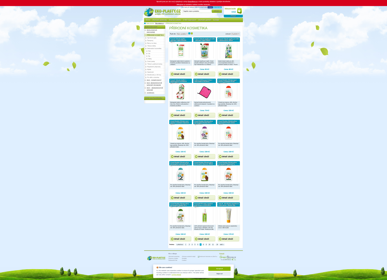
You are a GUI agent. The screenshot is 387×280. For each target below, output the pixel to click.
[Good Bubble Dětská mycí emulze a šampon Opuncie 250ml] (180, 133)
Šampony (150, 40)
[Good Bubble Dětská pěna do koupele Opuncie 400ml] (204, 174)
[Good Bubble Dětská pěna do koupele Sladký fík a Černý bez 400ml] (180, 215)
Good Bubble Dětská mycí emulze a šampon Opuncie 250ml (179, 122)
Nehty (150, 59)
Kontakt (216, 20)
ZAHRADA (150, 93)
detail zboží (179, 74)
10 (209, 244)
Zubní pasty (151, 61)
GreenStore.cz (193, 1)
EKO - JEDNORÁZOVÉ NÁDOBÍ (155, 89)
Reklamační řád (173, 260)
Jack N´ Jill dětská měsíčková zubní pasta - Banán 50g (228, 204)
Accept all (219, 268)
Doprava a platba (175, 20)
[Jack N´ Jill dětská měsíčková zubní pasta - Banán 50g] (228, 215)
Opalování (150, 72)
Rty (149, 56)
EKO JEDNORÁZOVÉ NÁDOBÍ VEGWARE (154, 84)
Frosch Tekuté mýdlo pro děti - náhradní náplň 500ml (204, 39)
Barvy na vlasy (152, 43)
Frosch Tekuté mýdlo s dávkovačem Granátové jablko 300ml (178, 81)
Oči (149, 53)
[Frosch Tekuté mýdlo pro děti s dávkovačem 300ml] (228, 50)
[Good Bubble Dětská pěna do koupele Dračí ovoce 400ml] (228, 133)
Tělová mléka (151, 46)
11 (213, 244)
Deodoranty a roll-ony (154, 75)
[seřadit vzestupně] (189, 33)
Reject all (219, 273)
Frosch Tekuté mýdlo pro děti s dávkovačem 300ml (228, 39)
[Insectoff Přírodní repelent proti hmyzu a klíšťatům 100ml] (204, 215)
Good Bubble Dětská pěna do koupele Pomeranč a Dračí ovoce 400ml (227, 163)
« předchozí (179, 244)
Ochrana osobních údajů (188, 256)
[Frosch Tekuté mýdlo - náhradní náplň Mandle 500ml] (180, 50)
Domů (148, 20)
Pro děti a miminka (153, 77)
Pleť (149, 51)
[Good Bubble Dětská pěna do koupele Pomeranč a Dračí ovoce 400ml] (228, 174)
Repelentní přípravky (154, 66)
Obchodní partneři (204, 20)
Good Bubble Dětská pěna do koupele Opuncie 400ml (203, 163)
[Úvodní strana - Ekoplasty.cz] (162, 12)
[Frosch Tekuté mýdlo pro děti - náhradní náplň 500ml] (204, 50)
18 (217, 244)
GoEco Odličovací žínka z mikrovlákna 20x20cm (203, 80)
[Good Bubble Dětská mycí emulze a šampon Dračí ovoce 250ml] (228, 91)
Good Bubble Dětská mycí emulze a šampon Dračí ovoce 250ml (227, 81)
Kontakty (184, 258)
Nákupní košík (230, 8)
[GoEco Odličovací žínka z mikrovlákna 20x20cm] (204, 91)
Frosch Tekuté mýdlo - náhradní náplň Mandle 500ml (178, 40)
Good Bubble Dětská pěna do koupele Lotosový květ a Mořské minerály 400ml (180, 163)
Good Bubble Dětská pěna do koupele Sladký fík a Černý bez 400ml (179, 205)
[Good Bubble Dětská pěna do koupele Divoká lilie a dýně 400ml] (204, 133)
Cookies (184, 260)
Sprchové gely (151, 38)
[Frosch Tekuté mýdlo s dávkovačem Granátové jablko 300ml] (180, 91)
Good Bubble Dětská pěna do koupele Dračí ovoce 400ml (227, 122)
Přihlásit (233, 16)
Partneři (221, 253)
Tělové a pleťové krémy (154, 64)
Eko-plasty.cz (159, 23)
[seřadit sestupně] (192, 33)
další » (222, 244)
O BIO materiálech (189, 20)
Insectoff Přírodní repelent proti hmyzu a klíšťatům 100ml (203, 205)
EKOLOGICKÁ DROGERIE (152, 31)
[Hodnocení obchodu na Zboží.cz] (207, 256)
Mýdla (149, 69)
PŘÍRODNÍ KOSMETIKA (155, 35)
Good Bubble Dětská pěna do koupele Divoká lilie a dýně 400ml (203, 122)
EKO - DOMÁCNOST (154, 80)
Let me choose (176, 274)
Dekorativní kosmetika (154, 48)
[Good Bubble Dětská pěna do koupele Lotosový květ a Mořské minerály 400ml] (180, 174)
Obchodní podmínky (160, 20)
